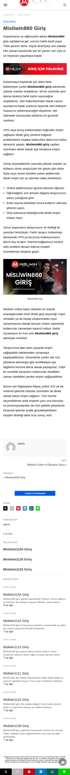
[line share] (38, 508)
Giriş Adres (24, 15)
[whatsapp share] (31, 508)
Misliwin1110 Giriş (16, 699)
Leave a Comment (35, 493)
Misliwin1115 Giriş (17, 569)
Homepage (8, 15)
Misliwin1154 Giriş (17, 549)
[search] (65, 5)
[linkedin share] (25, 508)
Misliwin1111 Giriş (16, 673)
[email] (17, 772)
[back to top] (63, 762)
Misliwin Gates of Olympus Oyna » (47, 464)
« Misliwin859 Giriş (14, 477)
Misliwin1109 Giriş (16, 726)
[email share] (12, 508)
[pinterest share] (18, 508)
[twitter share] (5, 508)
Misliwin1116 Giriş (17, 559)
